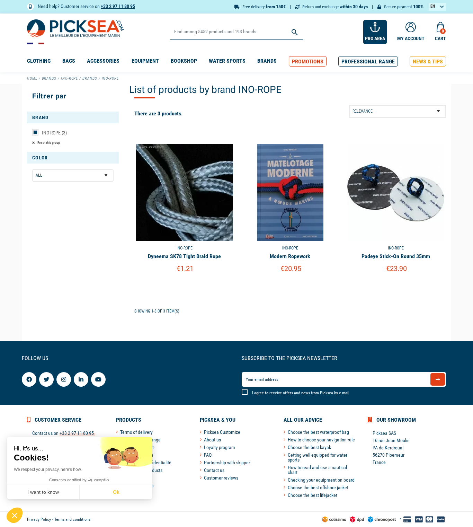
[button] (308, 61)
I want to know (43, 492)
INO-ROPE (54, 132)
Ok (116, 492)
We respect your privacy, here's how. (48, 469)
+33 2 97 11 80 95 (118, 6)
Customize (184, 286)
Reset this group (48, 142)
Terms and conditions (72, 519)
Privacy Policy (39, 519)
